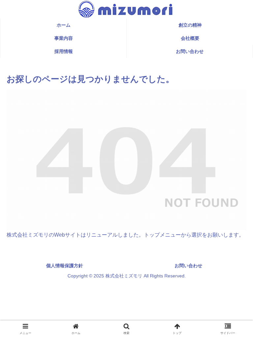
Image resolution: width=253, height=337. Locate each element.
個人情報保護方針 (64, 265)
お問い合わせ (188, 265)
